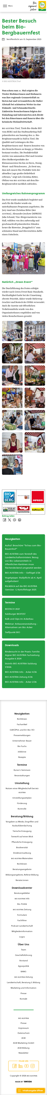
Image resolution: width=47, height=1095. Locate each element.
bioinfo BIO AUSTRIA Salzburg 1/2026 (21, 665)
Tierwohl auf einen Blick (22, 836)
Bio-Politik (22, 904)
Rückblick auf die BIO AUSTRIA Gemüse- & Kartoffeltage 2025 (21, 588)
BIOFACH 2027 (12, 608)
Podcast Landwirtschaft (22, 925)
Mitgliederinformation (22, 931)
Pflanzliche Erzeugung (22, 842)
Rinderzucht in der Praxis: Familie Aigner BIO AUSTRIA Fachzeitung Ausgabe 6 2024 (22, 655)
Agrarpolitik (23, 966)
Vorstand (23, 960)
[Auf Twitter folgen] (21, 1066)
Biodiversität (22, 847)
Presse (23, 993)
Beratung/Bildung (22, 816)
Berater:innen (22, 880)
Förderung (22, 803)
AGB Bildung (23, 1047)
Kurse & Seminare (22, 770)
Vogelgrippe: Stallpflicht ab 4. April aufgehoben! (23, 579)
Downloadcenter (22, 888)
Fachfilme (22, 920)
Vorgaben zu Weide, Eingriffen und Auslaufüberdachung (22, 823)
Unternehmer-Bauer (22, 740)
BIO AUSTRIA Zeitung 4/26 (19, 676)
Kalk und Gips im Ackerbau (19, 618)
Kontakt (23, 998)
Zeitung (22, 909)
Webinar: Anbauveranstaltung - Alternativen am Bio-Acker (21, 625)
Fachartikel (22, 724)
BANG (23, 971)
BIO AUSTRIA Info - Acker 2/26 (21, 681)
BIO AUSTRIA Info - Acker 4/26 (21, 671)
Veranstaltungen (22, 775)
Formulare (22, 915)
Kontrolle (22, 808)
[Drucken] (19, 519)
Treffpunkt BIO (12, 632)
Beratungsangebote (22, 869)
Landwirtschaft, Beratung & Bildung (23, 982)
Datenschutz (23, 1033)
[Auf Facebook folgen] (15, 1066)
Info (22, 898)
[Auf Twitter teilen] (9, 519)
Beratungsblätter (22, 893)
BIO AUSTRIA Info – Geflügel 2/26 (22, 572)
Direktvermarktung (22, 852)
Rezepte (22, 757)
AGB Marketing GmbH (23, 1043)
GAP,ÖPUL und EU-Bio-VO (22, 729)
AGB (23, 1038)
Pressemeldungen (22, 735)
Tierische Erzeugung (22, 831)
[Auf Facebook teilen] (4, 519)
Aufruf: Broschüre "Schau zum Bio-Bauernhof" (23, 547)
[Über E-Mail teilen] (14, 519)
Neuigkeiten (22, 713)
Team (23, 949)
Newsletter (23, 1052)
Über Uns (23, 944)
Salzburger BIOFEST (15, 613)
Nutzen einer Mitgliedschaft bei (22, 790)
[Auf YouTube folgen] (27, 1066)
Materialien (22, 858)
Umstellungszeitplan (22, 797)
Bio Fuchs (22, 746)
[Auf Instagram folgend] (33, 1066)
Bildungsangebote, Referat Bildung (22, 874)
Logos (22, 936)
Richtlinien (22, 719)
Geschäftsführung (23, 955)
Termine (22, 765)
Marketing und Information (23, 987)
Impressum (23, 1028)
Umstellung (22, 783)
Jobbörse (22, 751)
